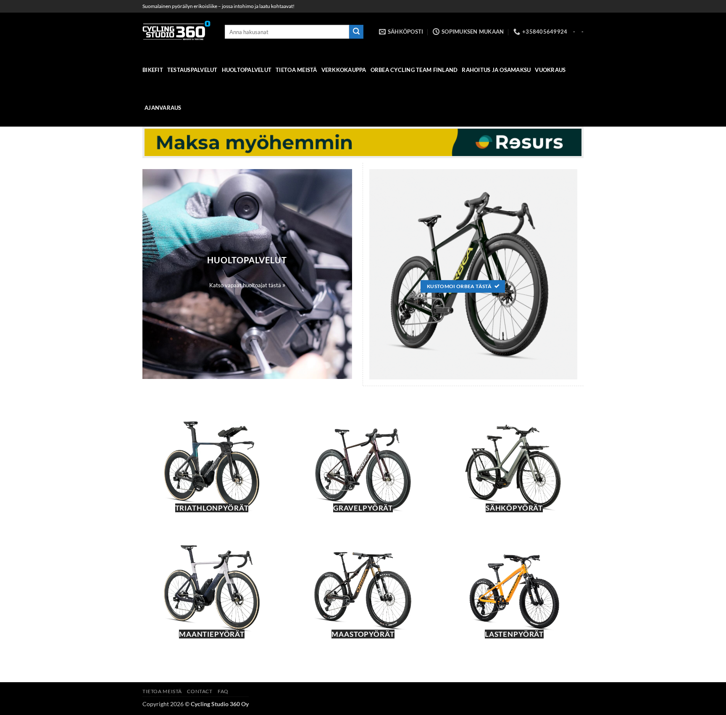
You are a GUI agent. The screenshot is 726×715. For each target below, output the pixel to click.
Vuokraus (550, 69)
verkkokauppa (343, 69)
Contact (199, 691)
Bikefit (152, 69)
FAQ (223, 691)
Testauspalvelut (192, 69)
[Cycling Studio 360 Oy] (177, 32)
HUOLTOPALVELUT (247, 69)
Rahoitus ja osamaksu (496, 69)
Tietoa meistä (296, 69)
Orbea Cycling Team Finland (414, 69)
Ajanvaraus (163, 107)
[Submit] (356, 32)
